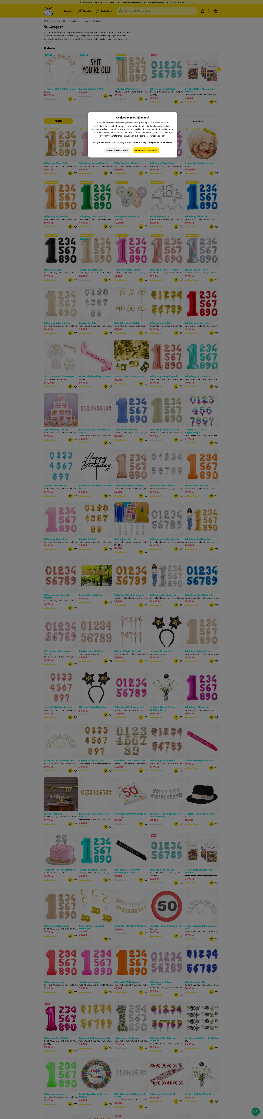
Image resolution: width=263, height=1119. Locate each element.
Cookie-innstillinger (117, 150)
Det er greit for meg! (146, 150)
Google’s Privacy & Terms (160, 142)
